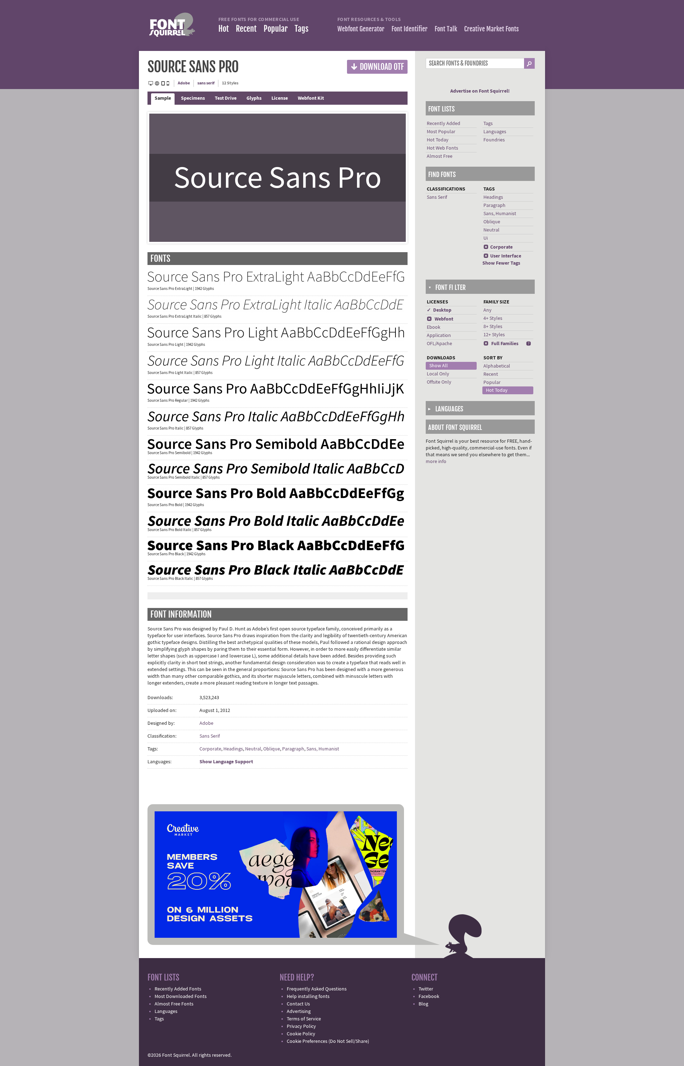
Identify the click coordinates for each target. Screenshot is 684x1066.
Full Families (500, 343)
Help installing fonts (308, 996)
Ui (485, 238)
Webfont (440, 319)
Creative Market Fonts (491, 29)
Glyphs (254, 98)
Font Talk (446, 29)
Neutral (253, 749)
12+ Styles (494, 335)
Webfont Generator (360, 29)
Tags (302, 28)
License (279, 98)
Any (487, 310)
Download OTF (377, 66)
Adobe (184, 83)
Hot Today (438, 140)
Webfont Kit (311, 98)
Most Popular (441, 132)
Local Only (438, 374)
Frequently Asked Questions (317, 989)
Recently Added (443, 123)
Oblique (271, 749)
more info (436, 461)
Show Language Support (226, 761)
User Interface (502, 256)
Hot (223, 28)
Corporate (210, 749)
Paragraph (293, 749)
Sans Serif (210, 736)
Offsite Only (439, 382)
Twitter (426, 989)
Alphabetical (496, 366)
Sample (163, 98)
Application (439, 335)
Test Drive (226, 98)
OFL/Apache (439, 343)
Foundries (494, 140)
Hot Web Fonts (442, 148)
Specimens (193, 98)
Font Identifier (410, 29)
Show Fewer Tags (501, 263)
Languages (494, 132)
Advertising (299, 1011)
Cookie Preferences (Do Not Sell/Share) (328, 1041)
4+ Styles (492, 318)
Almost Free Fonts (174, 1004)
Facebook (429, 996)
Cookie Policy (301, 1034)
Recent (246, 28)
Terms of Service (304, 1019)
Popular (275, 28)
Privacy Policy (301, 1026)
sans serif (205, 83)
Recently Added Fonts (178, 989)
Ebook (433, 327)
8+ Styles (492, 326)
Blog (423, 1004)
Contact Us (298, 1004)
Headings (233, 749)
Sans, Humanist (322, 749)
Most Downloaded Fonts (181, 996)
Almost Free (439, 156)
